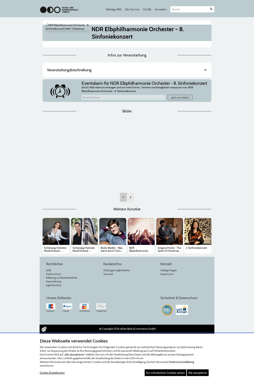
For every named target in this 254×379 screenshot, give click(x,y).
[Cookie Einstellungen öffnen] (44, 329)
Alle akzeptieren (197, 373)
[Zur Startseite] (59, 8)
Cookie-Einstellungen (52, 372)
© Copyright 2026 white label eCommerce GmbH (127, 328)
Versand (108, 274)
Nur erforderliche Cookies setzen (165, 373)
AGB (48, 270)
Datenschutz (53, 274)
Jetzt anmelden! (180, 97)
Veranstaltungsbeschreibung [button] (69, 70)
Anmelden (161, 9)
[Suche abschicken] (211, 9)
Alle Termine (132, 9)
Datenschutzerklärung (181, 362)
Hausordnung (53, 281)
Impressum (166, 274)
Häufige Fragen (168, 270)
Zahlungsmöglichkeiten (116, 270)
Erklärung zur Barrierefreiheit (61, 277)
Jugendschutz (53, 285)
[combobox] (189, 9)
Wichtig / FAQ (113, 9)
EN (149, 9)
